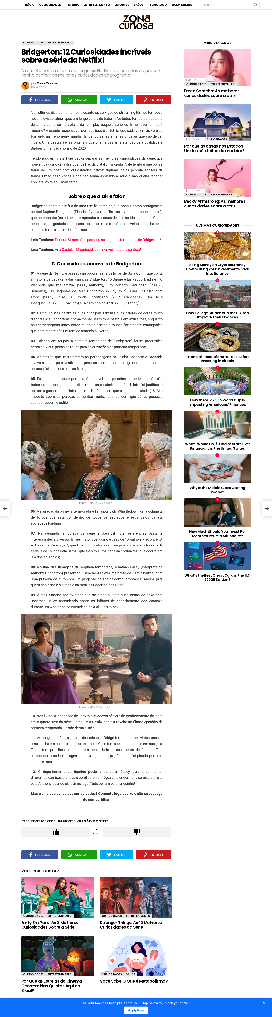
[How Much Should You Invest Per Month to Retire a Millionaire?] (217, 512)
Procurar (256, 5)
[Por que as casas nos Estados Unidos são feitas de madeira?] (217, 122)
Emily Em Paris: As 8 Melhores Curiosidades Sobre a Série (49, 925)
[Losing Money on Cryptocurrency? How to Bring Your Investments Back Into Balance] (217, 246)
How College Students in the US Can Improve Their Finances (217, 315)
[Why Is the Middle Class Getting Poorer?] (217, 468)
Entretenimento (96, 5)
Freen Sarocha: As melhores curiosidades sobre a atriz (211, 93)
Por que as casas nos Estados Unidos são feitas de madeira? (214, 148)
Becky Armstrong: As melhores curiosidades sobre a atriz (214, 203)
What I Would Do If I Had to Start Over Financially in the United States (217, 446)
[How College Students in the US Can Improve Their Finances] (217, 294)
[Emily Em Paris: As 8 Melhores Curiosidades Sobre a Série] (57, 897)
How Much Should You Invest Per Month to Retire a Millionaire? (217, 533)
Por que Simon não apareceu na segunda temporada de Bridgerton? (108, 240)
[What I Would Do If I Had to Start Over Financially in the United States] (217, 425)
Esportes (121, 5)
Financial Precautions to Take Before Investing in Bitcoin (217, 358)
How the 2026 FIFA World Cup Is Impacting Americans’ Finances (217, 402)
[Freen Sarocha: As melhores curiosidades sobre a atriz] (217, 67)
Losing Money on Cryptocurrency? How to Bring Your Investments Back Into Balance (217, 269)
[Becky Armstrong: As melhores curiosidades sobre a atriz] (217, 178)
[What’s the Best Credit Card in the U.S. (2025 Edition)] (217, 556)
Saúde (138, 5)
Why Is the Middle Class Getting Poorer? (217, 490)
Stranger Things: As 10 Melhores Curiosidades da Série (131, 925)
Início (30, 5)
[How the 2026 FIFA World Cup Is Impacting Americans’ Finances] (217, 381)
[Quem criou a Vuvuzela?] (5, 508)
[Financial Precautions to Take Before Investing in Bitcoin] (217, 337)
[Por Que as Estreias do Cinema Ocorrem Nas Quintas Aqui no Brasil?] (57, 956)
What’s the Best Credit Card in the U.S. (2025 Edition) (217, 577)
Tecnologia (157, 5)
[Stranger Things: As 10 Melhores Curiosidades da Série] (136, 897)
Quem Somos (182, 5)
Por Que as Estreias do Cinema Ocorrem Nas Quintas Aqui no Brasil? (51, 985)
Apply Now (136, 1010)
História (72, 5)
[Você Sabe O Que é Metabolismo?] (136, 956)
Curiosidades (50, 5)
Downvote (137, 832)
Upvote (55, 832)
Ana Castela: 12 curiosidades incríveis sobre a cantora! (98, 249)
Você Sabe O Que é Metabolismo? (134, 981)
